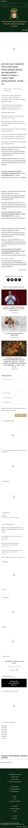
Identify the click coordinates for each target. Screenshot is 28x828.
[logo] (14, 13)
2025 (2, 727)
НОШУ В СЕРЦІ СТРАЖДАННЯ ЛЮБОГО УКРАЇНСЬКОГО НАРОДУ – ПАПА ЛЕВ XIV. (14, 308)
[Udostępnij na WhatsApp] (19, 279)
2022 (2, 732)
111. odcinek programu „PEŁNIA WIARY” (10, 517)
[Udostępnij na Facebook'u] (12, 279)
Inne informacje (17, 88)
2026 (2, 725)
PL (1, 1)
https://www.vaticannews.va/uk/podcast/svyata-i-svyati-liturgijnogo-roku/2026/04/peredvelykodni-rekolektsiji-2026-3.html (13, 153)
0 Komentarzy (7, 90)
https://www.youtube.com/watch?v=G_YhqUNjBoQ (13, 177)
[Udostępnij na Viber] (15, 279)
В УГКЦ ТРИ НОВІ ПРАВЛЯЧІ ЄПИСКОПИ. (14, 334)
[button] (23, 30)
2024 (2, 729)
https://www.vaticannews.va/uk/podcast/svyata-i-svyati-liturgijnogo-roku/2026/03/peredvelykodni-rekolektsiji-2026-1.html (13, 197)
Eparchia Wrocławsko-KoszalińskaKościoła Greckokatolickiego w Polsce (14, 24)
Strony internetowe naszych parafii (15, 757)
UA (3, 1)
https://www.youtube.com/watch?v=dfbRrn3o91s (13, 218)
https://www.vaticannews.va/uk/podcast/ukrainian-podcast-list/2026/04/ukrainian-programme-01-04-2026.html (13, 162)
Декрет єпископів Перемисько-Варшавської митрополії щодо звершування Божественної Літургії (12, 529)
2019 (2, 738)
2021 (2, 734)
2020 (2, 736)
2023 (2, 731)
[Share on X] (8, 279)
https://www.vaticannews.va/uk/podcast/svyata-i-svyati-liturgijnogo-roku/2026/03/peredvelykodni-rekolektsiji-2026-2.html (13, 234)
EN (5, 1)
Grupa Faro (24, 826)
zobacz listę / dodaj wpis (14, 666)
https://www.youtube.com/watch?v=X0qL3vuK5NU (13, 255)
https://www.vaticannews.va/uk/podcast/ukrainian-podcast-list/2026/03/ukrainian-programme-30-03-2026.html (13, 206)
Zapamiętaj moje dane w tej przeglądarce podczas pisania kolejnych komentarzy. (13, 409)
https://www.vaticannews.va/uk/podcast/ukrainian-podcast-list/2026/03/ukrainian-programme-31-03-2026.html (13, 243)
